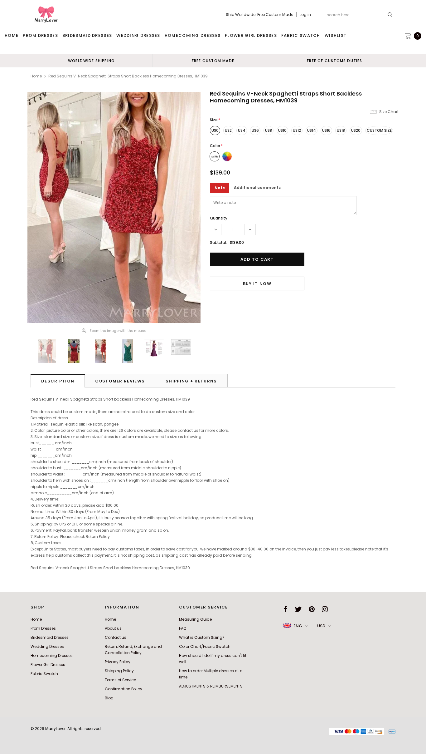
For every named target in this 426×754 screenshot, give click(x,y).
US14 (311, 130)
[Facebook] (285, 609)
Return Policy (98, 536)
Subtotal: (218, 242)
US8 (268, 130)
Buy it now (257, 284)
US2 (228, 130)
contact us (187, 430)
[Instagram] (325, 609)
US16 (326, 130)
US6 (255, 130)
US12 (297, 130)
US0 (215, 130)
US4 (241, 130)
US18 (341, 130)
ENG (297, 626)
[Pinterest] (312, 609)
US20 (356, 130)
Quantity (218, 218)
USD (321, 626)
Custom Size (379, 130)
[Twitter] (298, 609)
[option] (91, 60)
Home (36, 76)
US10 (282, 130)
